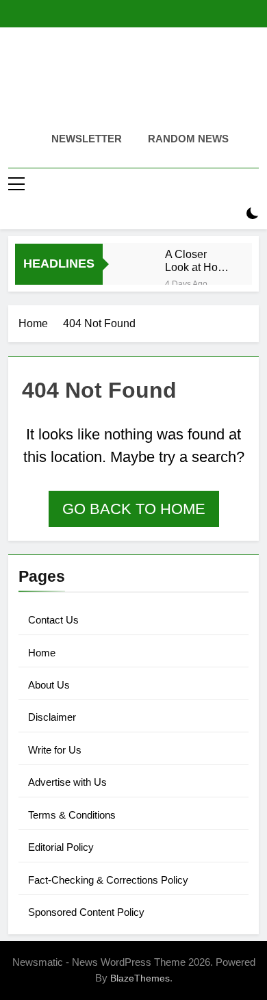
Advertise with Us (67, 782)
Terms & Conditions (72, 815)
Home (41, 652)
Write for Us (54, 750)
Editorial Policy (61, 847)
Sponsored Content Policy (86, 912)
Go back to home (133, 508)
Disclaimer (52, 717)
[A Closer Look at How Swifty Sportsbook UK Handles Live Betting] (140, 257)
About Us (49, 685)
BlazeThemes (140, 978)
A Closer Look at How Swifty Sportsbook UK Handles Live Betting (195, 261)
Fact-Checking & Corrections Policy (108, 880)
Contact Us (53, 620)
